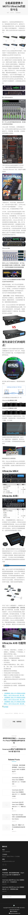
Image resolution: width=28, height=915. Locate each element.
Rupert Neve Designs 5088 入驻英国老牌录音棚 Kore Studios (19, 817)
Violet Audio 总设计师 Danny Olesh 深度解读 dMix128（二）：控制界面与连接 (19, 793)
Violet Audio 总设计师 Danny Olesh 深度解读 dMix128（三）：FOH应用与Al (18, 781)
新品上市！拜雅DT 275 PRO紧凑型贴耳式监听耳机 (18, 827)
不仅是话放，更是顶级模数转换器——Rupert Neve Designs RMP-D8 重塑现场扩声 (18, 768)
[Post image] (6, 768)
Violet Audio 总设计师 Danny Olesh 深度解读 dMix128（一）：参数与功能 (19, 805)
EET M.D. (11, 713)
